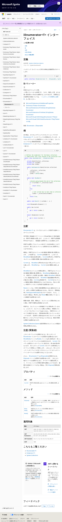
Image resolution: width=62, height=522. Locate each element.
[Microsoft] (3, 14)
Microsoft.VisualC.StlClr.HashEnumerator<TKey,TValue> (43, 119)
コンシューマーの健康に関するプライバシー (12, 521)
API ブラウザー (37, 30)
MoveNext (26, 257)
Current (39, 254)
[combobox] (11, 31)
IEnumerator (31, 126)
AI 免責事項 (4, 518)
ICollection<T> (27, 144)
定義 (26, 46)
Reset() (39, 339)
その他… (28, 121)
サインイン (57, 14)
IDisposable (39, 126)
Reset (25, 288)
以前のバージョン (13, 518)
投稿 (28, 518)
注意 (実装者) (28, 52)
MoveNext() (27, 339)
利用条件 (29, 521)
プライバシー (34, 518)
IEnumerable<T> (32, 451)
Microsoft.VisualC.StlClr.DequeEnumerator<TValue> (41, 117)
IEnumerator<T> (28, 137)
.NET (30, 30)
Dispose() (26, 358)
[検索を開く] (52, 14)
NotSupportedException (33, 292)
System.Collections (32, 455)
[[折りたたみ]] (20, 28)
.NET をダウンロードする (52, 18)
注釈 (26, 50)
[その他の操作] (59, 30)
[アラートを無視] (58, 3)
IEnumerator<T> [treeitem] (9, 104)
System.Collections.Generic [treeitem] (10, 38)
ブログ (22, 518)
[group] (42, 79)
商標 (35, 521)
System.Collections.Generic (36, 63)
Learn (25, 30)
